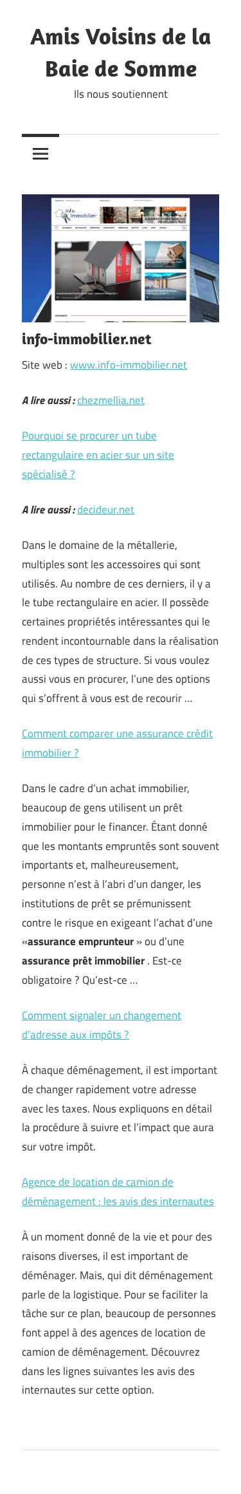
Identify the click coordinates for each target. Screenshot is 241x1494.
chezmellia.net (111, 400)
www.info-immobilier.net (128, 364)
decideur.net (105, 509)
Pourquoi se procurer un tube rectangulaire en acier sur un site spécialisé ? (98, 455)
